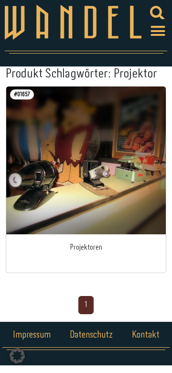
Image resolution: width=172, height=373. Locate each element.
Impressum (32, 335)
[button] (158, 31)
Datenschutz (91, 335)
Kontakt (146, 335)
